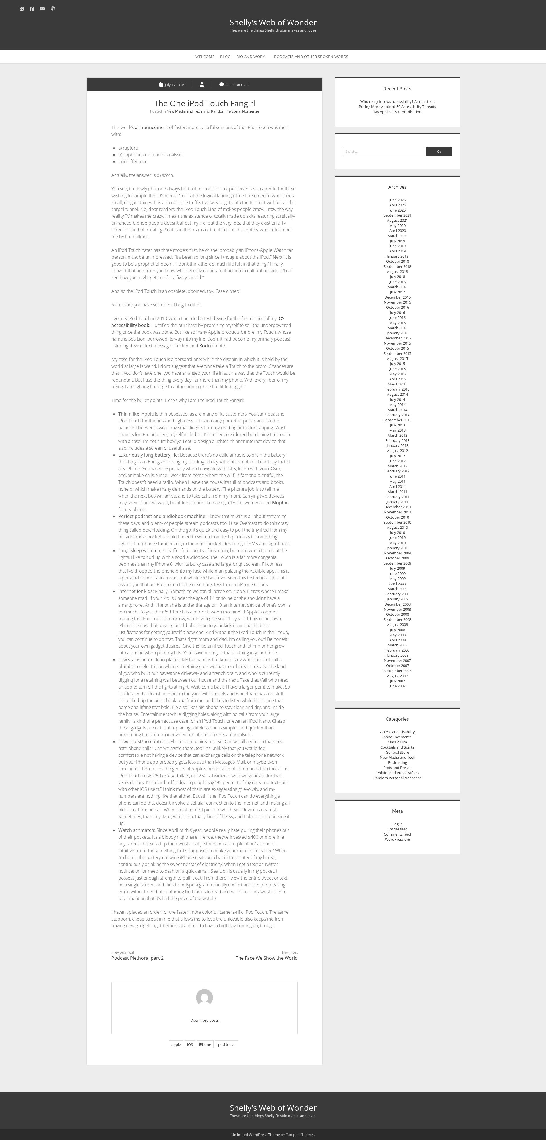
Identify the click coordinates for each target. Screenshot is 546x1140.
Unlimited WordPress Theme (255, 1134)
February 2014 (397, 414)
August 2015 (397, 358)
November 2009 (397, 553)
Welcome (205, 56)
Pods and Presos (397, 767)
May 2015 (397, 373)
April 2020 (397, 230)
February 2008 (397, 650)
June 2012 (397, 460)
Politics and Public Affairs (398, 772)
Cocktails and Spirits (397, 747)
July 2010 (397, 532)
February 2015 (397, 389)
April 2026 (397, 205)
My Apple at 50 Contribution (397, 111)
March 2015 (397, 384)
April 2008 (397, 639)
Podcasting (397, 762)
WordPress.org (397, 839)
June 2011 (397, 476)
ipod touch (226, 1044)
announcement (151, 127)
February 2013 (397, 440)
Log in (397, 823)
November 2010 (397, 512)
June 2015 (397, 368)
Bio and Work (250, 56)
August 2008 (397, 624)
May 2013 (397, 430)
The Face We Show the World (267, 958)
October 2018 (397, 261)
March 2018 (397, 286)
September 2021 (397, 215)
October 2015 (397, 348)
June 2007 (397, 686)
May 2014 (397, 404)
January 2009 (397, 599)
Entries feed (398, 829)
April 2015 (397, 379)
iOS (190, 1044)
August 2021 (397, 220)
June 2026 (397, 199)
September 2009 (397, 563)
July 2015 (397, 363)
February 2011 (397, 496)
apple (176, 1044)
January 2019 (397, 256)
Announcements (397, 736)
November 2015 (397, 343)
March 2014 (397, 409)
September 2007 (397, 670)
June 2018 (397, 281)
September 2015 (397, 353)
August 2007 (397, 675)
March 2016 (397, 327)
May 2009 (397, 578)
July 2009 (397, 568)
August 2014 (397, 394)
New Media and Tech (184, 111)
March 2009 (397, 588)
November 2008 (397, 609)
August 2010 (397, 527)
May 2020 (397, 225)
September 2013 (397, 419)
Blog (225, 56)
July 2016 (397, 312)
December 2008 (397, 604)
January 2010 (397, 547)
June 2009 (397, 573)
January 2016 (397, 332)
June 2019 (397, 245)
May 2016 (397, 322)
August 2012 (397, 450)
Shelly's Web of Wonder (273, 22)
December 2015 (397, 338)
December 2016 (397, 297)
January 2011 (397, 501)
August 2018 (397, 271)
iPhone (205, 1044)
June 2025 (397, 210)
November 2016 (397, 302)
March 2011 (397, 491)
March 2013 (397, 435)
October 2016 (397, 307)
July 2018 (397, 276)
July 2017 (397, 292)
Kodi (204, 346)
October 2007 (397, 665)
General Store (397, 752)
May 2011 (397, 481)
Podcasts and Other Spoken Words (311, 56)
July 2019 (397, 240)
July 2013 (397, 425)
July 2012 (397, 455)
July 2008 (397, 629)
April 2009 (397, 583)
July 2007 (397, 680)
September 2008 (397, 619)
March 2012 (397, 466)
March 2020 (397, 235)
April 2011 (397, 486)
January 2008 (397, 655)
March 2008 (397, 645)
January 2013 (397, 445)
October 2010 (397, 517)
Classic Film (397, 742)
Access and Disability (397, 731)
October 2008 (397, 614)
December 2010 (397, 506)
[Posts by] (202, 84)
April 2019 (397, 251)
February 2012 (397, 471)
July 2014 (397, 399)
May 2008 (397, 634)
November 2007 (397, 660)
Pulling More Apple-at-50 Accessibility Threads (397, 106)
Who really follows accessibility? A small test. (397, 101)
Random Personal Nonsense (235, 111)
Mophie (280, 502)
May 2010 (397, 542)
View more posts (205, 1020)
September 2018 (397, 266)
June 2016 (397, 317)
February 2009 (397, 593)
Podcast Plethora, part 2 (137, 958)
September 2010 (397, 522)
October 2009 (397, 558)
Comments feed (397, 834)
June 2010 (397, 537)
